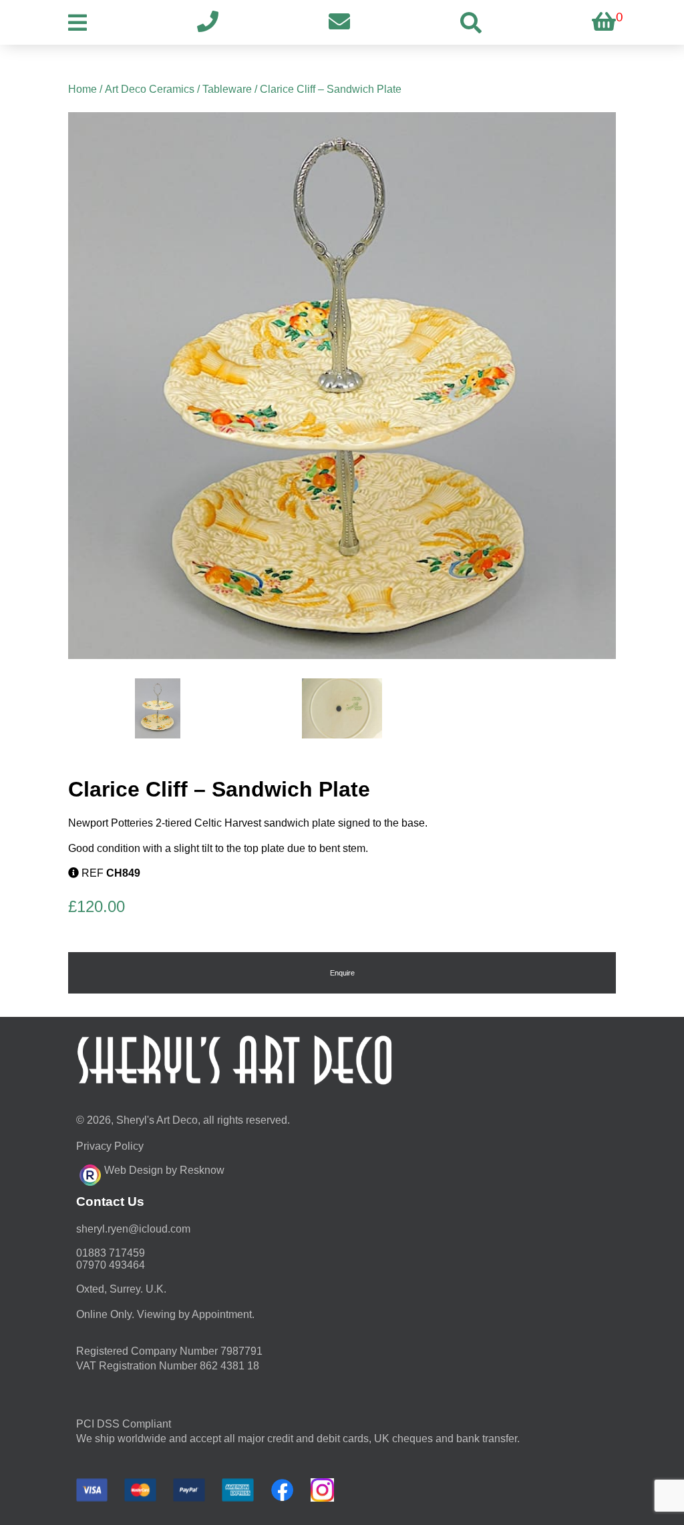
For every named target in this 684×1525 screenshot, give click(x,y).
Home (82, 89)
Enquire (342, 973)
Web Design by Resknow (164, 1170)
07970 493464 (110, 1265)
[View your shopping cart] (604, 22)
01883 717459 (110, 1253)
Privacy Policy (110, 1146)
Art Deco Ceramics (149, 89)
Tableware (227, 89)
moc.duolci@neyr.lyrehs (133, 1229)
